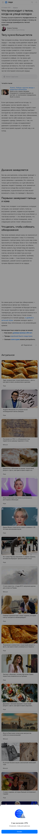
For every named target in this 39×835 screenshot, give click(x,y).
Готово (19, 832)
